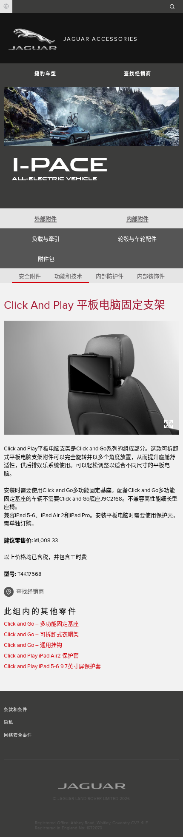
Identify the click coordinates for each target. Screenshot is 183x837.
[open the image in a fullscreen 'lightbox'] (92, 378)
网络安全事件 (18, 735)
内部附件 (137, 219)
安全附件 (30, 276)
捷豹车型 (45, 74)
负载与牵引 (46, 239)
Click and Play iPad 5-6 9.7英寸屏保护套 (52, 666)
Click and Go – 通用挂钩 (33, 645)
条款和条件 (15, 709)
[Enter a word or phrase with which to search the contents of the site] (175, 6)
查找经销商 (138, 74)
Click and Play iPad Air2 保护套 (41, 655)
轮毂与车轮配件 (137, 239)
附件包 (46, 259)
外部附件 (45, 219)
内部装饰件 (151, 276)
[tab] (46, 218)
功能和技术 (68, 276)
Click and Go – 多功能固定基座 (41, 624)
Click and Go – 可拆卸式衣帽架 (41, 634)
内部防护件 (109, 276)
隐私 (8, 722)
